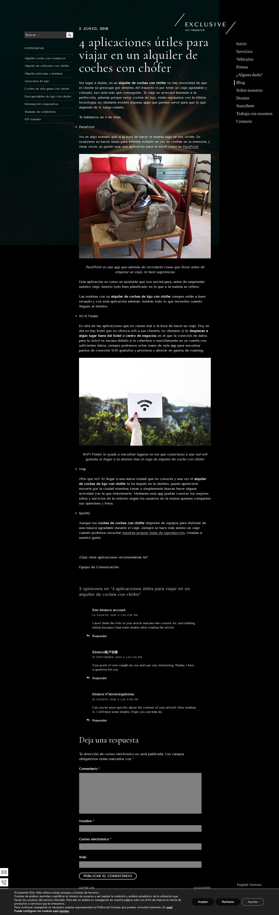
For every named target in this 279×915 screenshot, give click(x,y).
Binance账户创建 (105, 652)
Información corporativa (41, 104)
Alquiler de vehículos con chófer (47, 66)
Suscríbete (245, 105)
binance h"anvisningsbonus (113, 694)
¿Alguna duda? (249, 74)
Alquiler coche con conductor (45, 58)
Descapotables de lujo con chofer (48, 96)
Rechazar (228, 902)
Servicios (244, 51)
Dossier (242, 98)
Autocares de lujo (37, 81)
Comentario (89, 769)
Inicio (241, 43)
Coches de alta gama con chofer (47, 88)
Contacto (244, 121)
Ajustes (253, 902)
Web (82, 857)
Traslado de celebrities (40, 112)
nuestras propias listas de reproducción (153, 533)
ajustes (64, 911)
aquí (169, 907)
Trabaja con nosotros (254, 113)
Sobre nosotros (249, 90)
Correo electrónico (95, 839)
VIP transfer (33, 119)
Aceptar (203, 902)
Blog (240, 82)
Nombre (86, 821)
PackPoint (190, 146)
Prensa (242, 67)
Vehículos (244, 59)
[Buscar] (69, 35)
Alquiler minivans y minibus (43, 73)
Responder (99, 636)
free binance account (108, 610)
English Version (249, 885)
